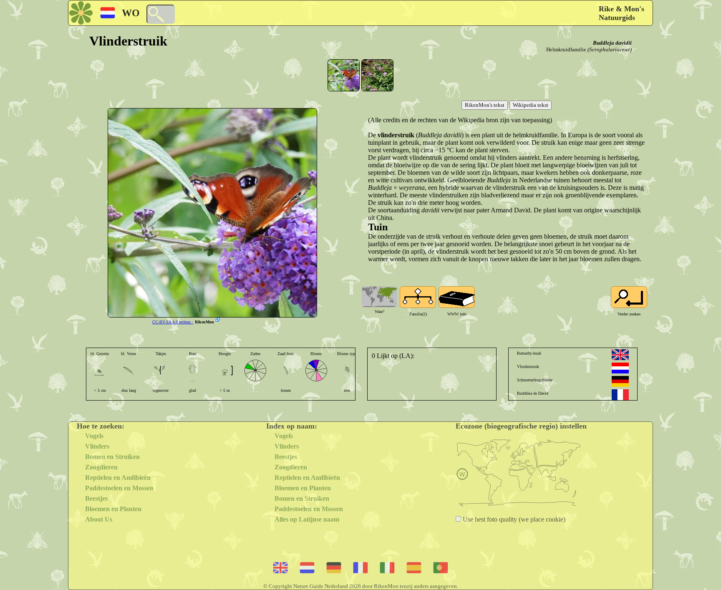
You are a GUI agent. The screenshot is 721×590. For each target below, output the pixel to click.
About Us (98, 519)
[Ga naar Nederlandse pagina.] (620, 368)
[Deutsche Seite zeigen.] (620, 381)
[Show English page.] (620, 354)
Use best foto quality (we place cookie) (513, 519)
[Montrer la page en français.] (620, 394)
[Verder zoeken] (629, 297)
